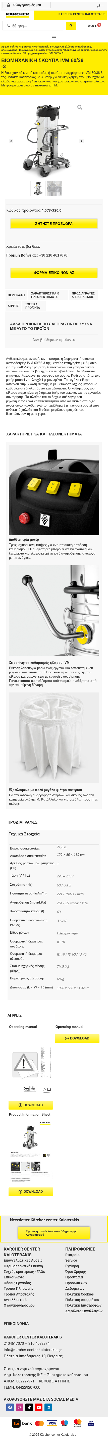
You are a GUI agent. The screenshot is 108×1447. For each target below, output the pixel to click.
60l (59, 912)
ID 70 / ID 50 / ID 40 (71, 954)
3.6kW (61, 921)
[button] (54, 36)
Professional (40, 46)
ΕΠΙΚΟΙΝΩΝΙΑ (16, 1323)
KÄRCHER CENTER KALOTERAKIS (82, 14)
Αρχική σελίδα (9, 46)
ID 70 (61, 942)
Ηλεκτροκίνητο (67, 933)
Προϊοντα (25, 46)
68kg (60, 979)
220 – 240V (65, 876)
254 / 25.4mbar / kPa (72, 903)
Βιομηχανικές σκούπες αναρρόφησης (40, 49)
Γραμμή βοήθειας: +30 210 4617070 (36, 255)
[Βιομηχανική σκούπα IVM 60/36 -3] (46, 141)
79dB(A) (63, 967)
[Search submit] (71, 26)
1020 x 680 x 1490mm (73, 988)
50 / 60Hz (64, 885)
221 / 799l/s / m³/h (70, 894)
